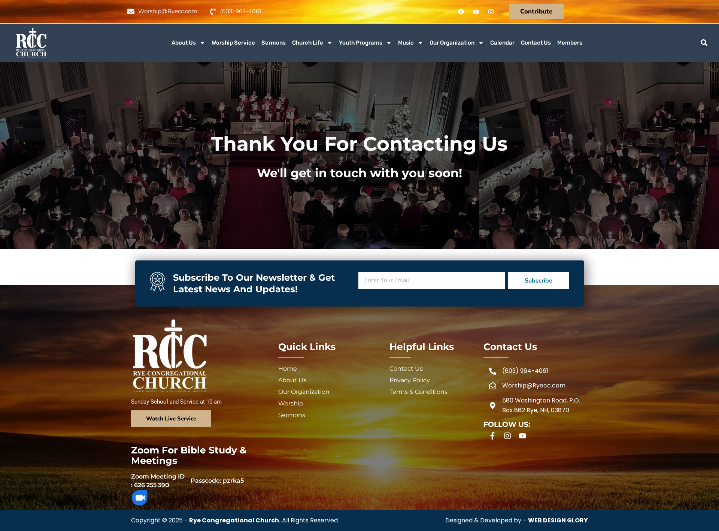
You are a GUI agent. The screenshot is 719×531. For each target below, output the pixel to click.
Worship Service (233, 42)
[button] (704, 43)
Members (569, 42)
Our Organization (452, 42)
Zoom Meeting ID (158, 476)
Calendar (502, 42)
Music (406, 42)
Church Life (307, 42)
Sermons (273, 42)
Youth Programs (360, 42)
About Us (184, 42)
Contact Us (536, 42)
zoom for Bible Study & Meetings (188, 455)
